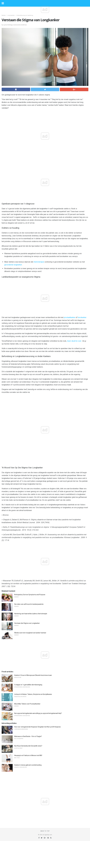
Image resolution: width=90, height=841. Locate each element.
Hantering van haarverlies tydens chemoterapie (30, 613)
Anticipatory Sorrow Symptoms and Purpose (29, 594)
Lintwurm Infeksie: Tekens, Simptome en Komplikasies (33, 694)
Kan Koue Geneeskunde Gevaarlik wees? (28, 746)
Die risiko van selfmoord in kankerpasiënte (28, 604)
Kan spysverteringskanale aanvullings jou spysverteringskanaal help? (38, 713)
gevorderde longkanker (13, 265)
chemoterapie (39, 262)
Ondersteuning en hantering (24, 15)
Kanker (4, 15)
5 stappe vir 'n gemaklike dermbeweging (28, 685)
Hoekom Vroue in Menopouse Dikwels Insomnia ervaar (33, 675)
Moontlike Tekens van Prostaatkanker (27, 704)
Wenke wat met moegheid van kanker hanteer (30, 633)
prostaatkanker (69, 317)
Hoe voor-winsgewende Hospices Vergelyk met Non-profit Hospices (37, 727)
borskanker (82, 317)
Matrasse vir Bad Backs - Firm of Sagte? (28, 736)
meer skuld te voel (74, 341)
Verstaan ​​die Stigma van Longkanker (27, 623)
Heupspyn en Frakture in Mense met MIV (28, 755)
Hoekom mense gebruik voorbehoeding (27, 765)
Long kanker (11, 15)
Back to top (45, 831)
